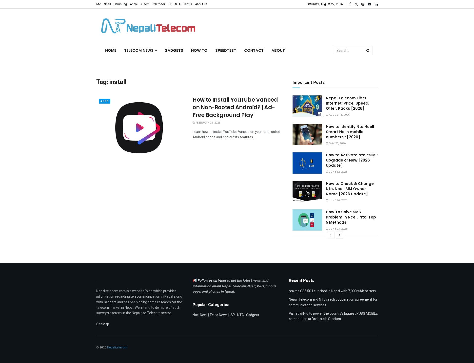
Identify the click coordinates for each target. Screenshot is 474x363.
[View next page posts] (339, 235)
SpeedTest (225, 50)
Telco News (219, 315)
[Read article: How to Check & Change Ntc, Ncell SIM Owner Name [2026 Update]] (307, 191)
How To (199, 50)
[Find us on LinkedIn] (376, 4)
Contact (254, 50)
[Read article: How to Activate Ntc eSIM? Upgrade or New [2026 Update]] (307, 163)
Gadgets (173, 50)
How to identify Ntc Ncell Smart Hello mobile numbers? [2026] (350, 132)
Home (110, 50)
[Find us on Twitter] (356, 4)
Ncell (107, 4)
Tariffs (187, 4)
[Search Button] (368, 50)
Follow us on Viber (212, 280)
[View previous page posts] (331, 235)
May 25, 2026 (337, 143)
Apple (134, 4)
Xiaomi (145, 4)
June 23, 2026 (337, 229)
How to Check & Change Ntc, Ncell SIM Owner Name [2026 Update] (350, 189)
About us (201, 4)
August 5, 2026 (339, 115)
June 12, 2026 (337, 172)
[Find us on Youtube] (369, 4)
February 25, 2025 (207, 123)
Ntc (98, 4)
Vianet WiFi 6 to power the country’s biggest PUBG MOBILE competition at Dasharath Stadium (333, 316)
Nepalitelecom (117, 347)
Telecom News (139, 50)
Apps (104, 101)
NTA (177, 4)
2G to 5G (159, 4)
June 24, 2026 (337, 200)
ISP (170, 4)
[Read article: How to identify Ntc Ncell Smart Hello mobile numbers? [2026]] (307, 134)
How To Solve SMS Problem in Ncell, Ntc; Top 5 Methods (351, 217)
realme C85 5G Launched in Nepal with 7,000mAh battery (332, 291)
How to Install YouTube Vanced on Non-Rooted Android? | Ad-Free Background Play (235, 107)
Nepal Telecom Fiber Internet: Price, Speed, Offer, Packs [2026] (347, 103)
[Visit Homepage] (147, 26)
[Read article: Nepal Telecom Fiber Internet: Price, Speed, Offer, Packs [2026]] (307, 106)
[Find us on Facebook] (350, 4)
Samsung (120, 4)
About (278, 50)
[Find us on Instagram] (362, 4)
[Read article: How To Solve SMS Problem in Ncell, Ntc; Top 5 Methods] (307, 220)
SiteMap (102, 324)
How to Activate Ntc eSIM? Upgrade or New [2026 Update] (352, 160)
